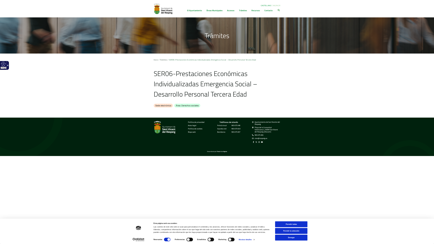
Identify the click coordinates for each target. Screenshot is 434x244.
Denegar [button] (291, 237)
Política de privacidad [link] (196, 122)
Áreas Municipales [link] (214, 10)
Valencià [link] (276, 5)
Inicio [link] (156, 59)
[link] (138, 239)
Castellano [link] (266, 5)
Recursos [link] (255, 10)
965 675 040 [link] (235, 125)
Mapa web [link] (192, 132)
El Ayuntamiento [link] (194, 10)
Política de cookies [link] (195, 129)
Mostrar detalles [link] (245, 239)
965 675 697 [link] (235, 132)
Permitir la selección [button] (291, 231)
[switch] (189, 239)
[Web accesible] (3, 64)
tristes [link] (222, 151)
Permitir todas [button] (291, 224)
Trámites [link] (243, 10)
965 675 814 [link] (235, 129)
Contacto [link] (268, 10)
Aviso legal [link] (192, 125)
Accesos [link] (230, 10)
